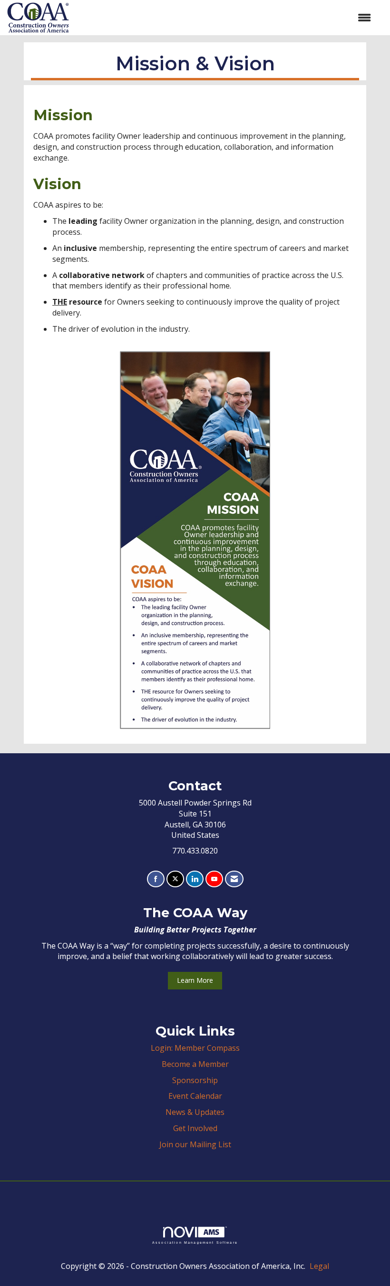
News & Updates (195, 1112)
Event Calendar (195, 1096)
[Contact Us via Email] (234, 879)
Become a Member (195, 1064)
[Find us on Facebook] (156, 879)
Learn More (195, 980)
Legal (319, 1266)
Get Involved (195, 1128)
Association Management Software (195, 1242)
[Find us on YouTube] (214, 879)
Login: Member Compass (195, 1048)
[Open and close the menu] (225, 18)
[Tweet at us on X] (175, 879)
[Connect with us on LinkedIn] (195, 879)
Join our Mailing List (195, 1144)
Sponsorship (195, 1080)
